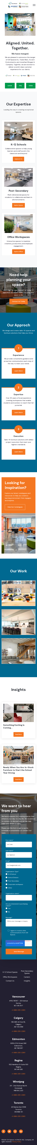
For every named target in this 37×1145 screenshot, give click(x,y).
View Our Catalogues (15, 507)
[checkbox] (19, 881)
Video (31, 86)
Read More (18, 720)
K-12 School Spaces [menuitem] (10, 972)
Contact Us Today (18, 301)
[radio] (19, 874)
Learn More (18, 371)
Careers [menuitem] (27, 977)
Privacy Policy (16, 1142)
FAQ (20, 86)
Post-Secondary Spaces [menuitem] (27, 972)
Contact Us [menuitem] (10, 981)
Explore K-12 (18, 159)
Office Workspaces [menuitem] (10, 977)
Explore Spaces (18, 205)
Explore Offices (18, 251)
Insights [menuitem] (27, 981)
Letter (10, 86)
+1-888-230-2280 (18, 1010)
